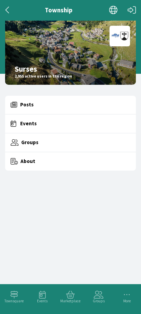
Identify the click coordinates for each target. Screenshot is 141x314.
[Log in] (132, 10)
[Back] (7, 10)
